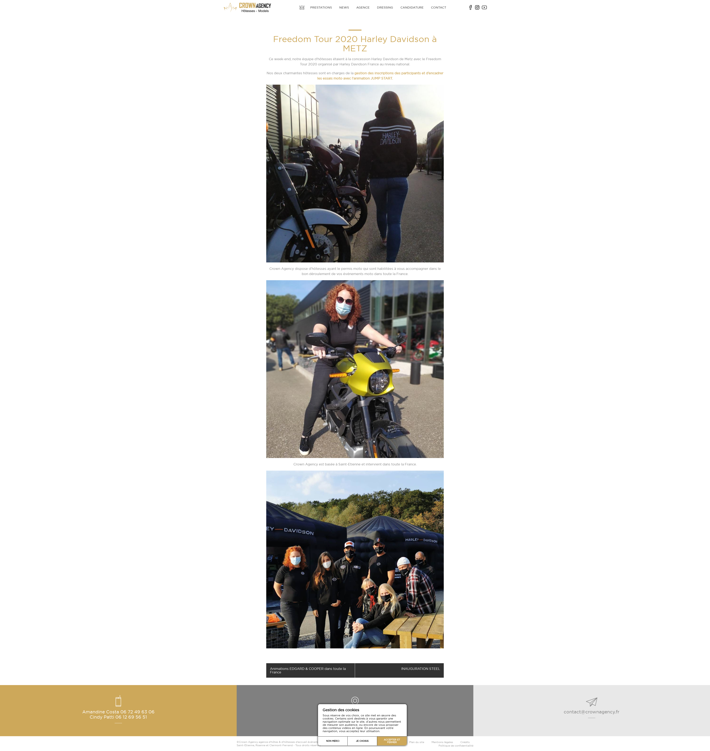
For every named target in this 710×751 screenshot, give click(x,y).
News (344, 7)
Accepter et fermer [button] (392, 740)
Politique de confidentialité (456, 745)
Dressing (385, 7)
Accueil (302, 7)
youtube (484, 7)
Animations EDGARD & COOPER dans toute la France (308, 670)
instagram (477, 7)
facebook (470, 7)
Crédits (465, 742)
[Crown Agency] (248, 7)
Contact (438, 7)
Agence (363, 7)
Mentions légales (442, 742)
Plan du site (416, 742)
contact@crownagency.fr (591, 711)
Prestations (321, 7)
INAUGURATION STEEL (420, 668)
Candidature (412, 7)
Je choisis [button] (362, 741)
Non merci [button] (332, 741)
